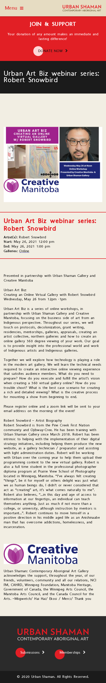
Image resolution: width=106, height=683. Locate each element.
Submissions (30, 652)
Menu (11, 8)
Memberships (70, 652)
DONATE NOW (50, 51)
